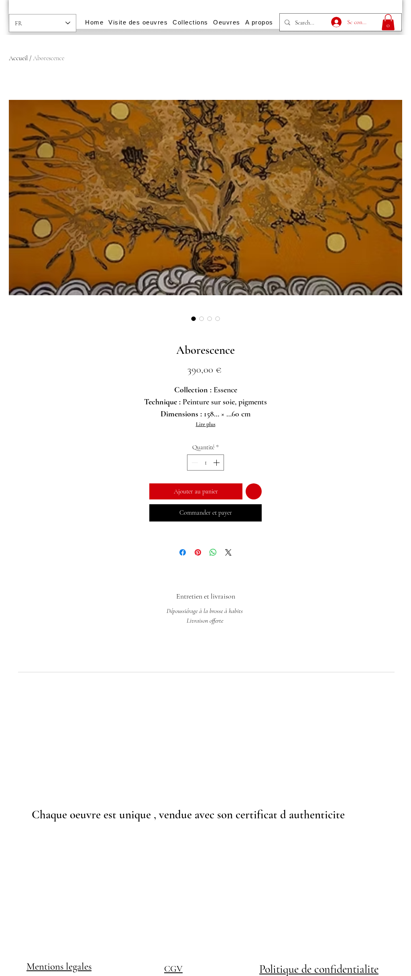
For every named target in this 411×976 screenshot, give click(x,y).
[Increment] (217, 462)
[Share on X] (228, 552)
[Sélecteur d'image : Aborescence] (193, 319)
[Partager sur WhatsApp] (213, 552)
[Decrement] (193, 462)
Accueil (18, 58)
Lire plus (206, 424)
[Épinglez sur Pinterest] (198, 552)
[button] (388, 22)
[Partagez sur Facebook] (182, 552)
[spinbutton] (205, 462)
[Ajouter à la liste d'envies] (254, 491)
